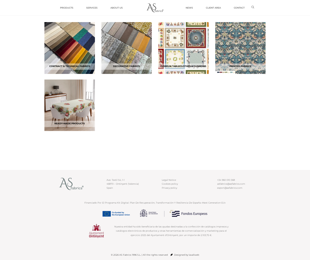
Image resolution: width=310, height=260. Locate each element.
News (189, 7)
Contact (239, 7)
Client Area (213, 7)
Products (66, 7)
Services (92, 7)
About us (116, 7)
